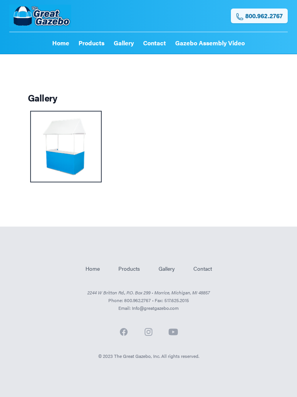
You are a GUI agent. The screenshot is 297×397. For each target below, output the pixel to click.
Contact (154, 42)
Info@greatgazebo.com (155, 307)
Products (91, 42)
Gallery (124, 42)
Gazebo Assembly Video (210, 42)
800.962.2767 (263, 15)
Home (60, 42)
